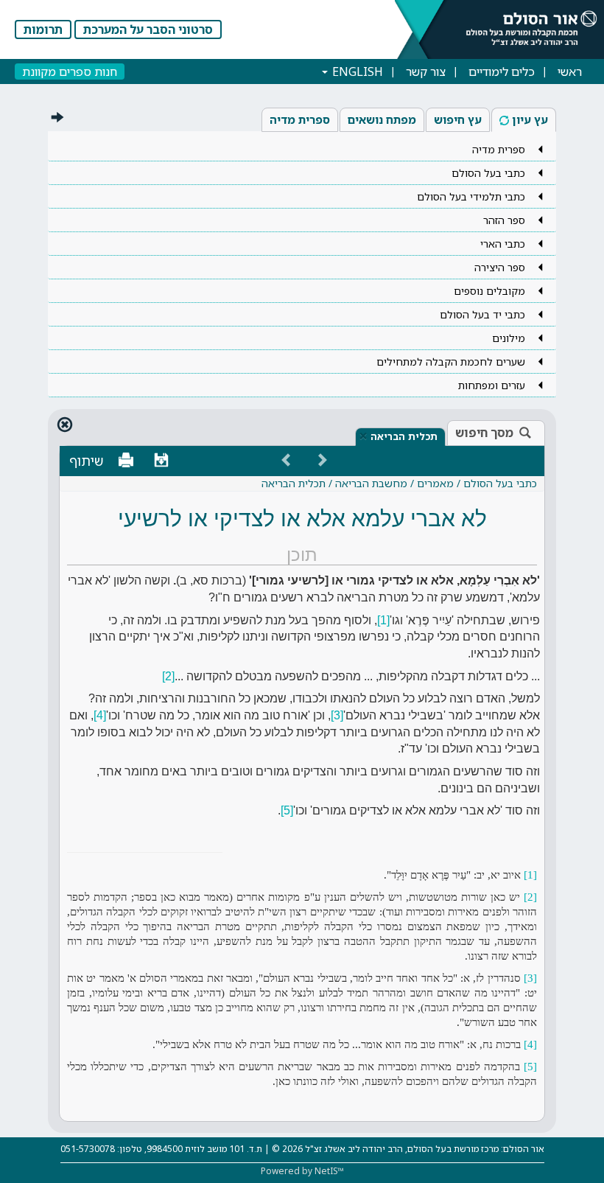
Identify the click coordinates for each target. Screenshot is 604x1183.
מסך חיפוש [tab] (484, 433)
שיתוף (86, 461)
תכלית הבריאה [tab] (404, 436)
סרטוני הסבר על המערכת (148, 29)
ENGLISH (356, 71)
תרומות (43, 29)
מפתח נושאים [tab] (382, 119)
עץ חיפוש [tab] (458, 119)
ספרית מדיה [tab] (300, 119)
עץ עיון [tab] (530, 119)
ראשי (570, 71)
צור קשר (426, 71)
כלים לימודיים (501, 71)
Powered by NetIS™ (302, 1171)
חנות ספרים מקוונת (69, 71)
